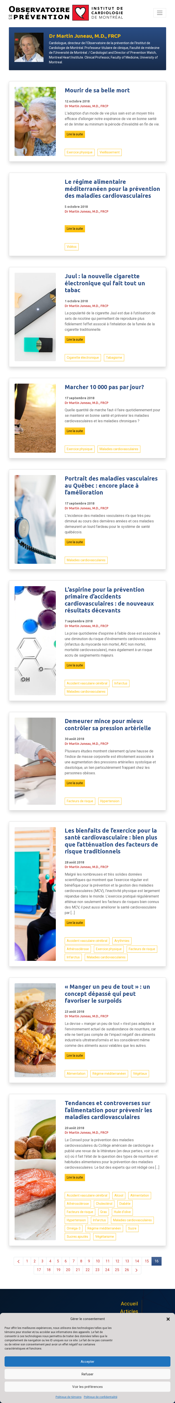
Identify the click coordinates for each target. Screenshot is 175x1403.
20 (68, 1270)
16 (156, 1261)
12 (117, 1261)
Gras (103, 1212)
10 (98, 1261)
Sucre (132, 1228)
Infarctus (120, 683)
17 (39, 1270)
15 (147, 1261)
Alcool (118, 1195)
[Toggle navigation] (159, 12)
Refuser (87, 1374)
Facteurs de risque (80, 801)
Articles (129, 1311)
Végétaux (140, 1073)
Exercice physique (80, 152)
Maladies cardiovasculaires (119, 449)
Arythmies (121, 941)
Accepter (87, 1362)
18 (48, 1270)
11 (108, 1261)
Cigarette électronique (83, 357)
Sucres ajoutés (77, 1236)
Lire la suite (75, 134)
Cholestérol (104, 1203)
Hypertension (109, 801)
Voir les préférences (87, 1387)
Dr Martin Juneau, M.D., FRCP (86, 106)
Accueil (129, 1304)
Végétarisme (104, 1236)
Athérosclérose (78, 949)
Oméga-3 (73, 1228)
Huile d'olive (122, 1212)
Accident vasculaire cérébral (87, 683)
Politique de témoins (69, 1397)
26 (127, 1270)
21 (78, 1270)
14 (137, 1261)
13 (127, 1261)
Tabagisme (114, 357)
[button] (168, 1319)
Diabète (125, 1203)
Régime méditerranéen (109, 1073)
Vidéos (72, 247)
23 (97, 1270)
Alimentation (76, 1073)
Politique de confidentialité (100, 1397)
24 (107, 1270)
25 (117, 1270)
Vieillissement (110, 152)
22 (88, 1270)
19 (58, 1270)
